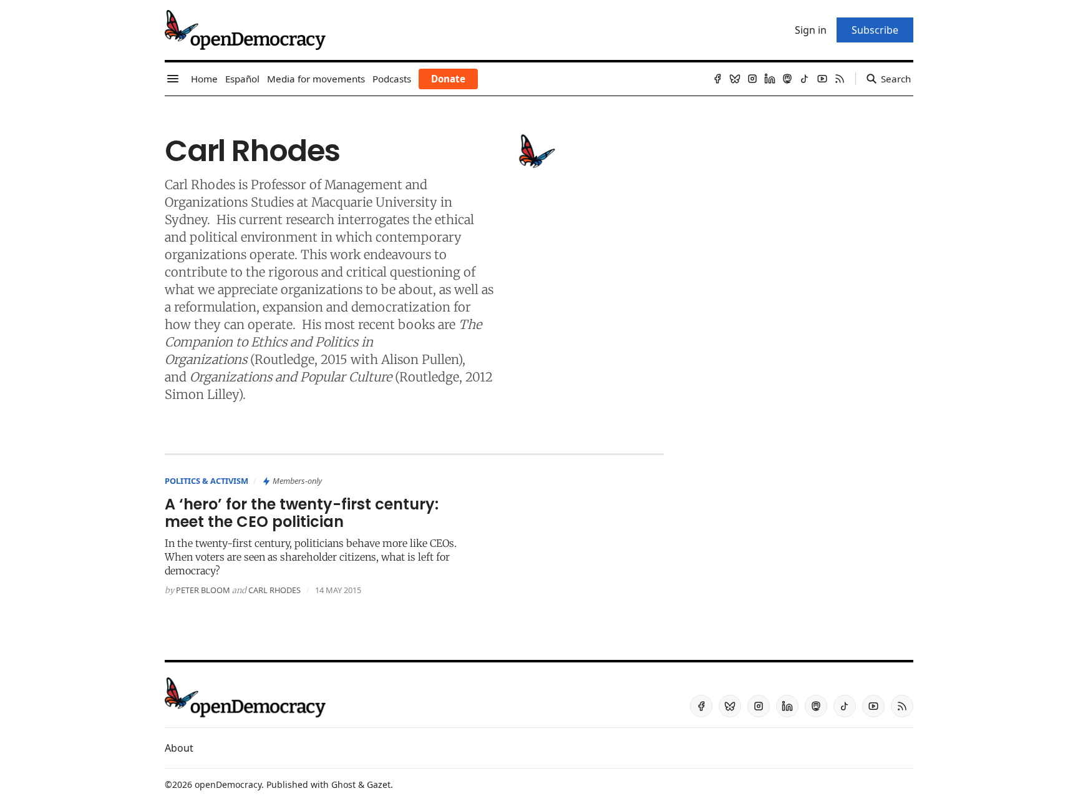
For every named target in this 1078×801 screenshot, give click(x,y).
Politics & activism (206, 480)
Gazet (379, 784)
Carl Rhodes (274, 590)
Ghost (343, 784)
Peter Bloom (203, 590)
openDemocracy (228, 784)
